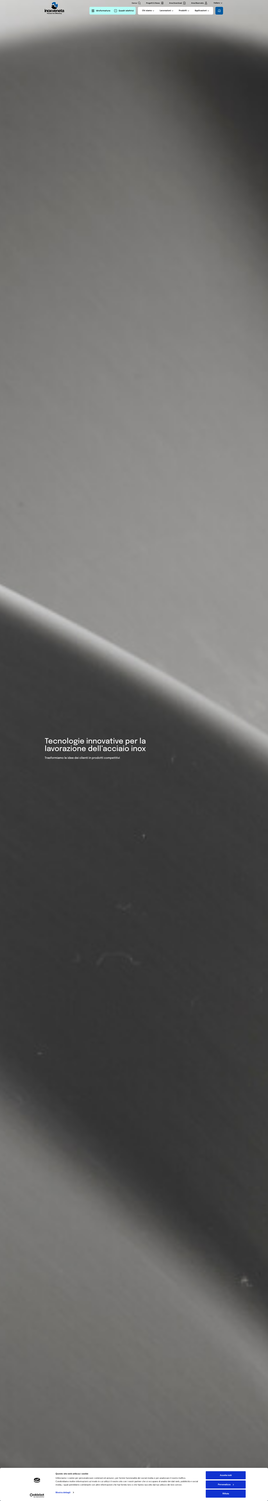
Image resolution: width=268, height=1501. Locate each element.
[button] (148, 11)
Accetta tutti (226, 1475)
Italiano (217, 3)
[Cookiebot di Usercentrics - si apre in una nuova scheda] (37, 1495)
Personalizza (224, 1484)
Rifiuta (225, 1493)
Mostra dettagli (63, 1492)
